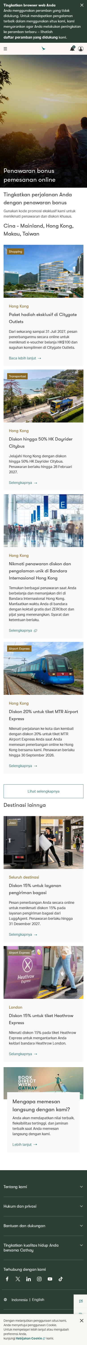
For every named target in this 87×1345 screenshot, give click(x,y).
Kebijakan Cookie (29, 1338)
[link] (43, 1083)
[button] (25, 358)
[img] (81, 5)
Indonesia (20, 1299)
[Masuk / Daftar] (80, 48)
